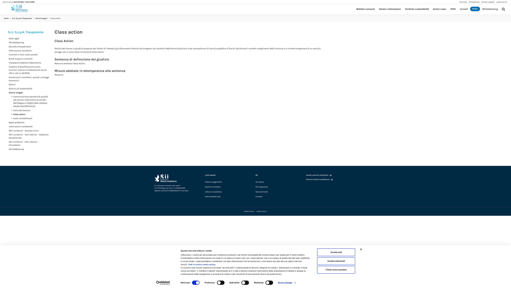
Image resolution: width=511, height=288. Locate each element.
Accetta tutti (336, 252)
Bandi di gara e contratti (21, 58)
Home (6, 18)
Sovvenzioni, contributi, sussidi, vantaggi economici (29, 79)
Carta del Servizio (21, 110)
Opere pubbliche (16, 122)
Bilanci (12, 84)
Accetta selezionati (336, 261)
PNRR (453, 9)
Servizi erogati (41, 18)
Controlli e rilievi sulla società (23, 54)
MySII (475, 9)
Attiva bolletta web (213, 196)
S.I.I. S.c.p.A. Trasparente (22, 18)
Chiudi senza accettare (336, 270)
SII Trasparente (262, 187)
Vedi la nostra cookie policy (201, 264)
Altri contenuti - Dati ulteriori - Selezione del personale (28, 136)
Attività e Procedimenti (20, 46)
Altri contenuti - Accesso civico (24, 130)
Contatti (464, 9)
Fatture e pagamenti (213, 182)
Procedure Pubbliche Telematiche (25, 62)
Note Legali (14, 38)
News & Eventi (262, 192)
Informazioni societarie (20, 50)
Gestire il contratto (213, 187)
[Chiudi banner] (361, 249)
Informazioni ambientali (21, 126)
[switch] (220, 283)
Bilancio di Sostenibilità (20, 88)
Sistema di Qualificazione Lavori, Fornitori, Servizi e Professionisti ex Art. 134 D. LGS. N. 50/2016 (28, 69)
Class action (19, 114)
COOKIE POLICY (262, 211)
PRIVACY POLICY (249, 211)
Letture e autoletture (213, 192)
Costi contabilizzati (22, 118)
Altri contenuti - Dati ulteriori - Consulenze (24, 143)
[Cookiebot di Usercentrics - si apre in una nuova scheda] (163, 283)
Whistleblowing (490, 9)
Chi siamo (260, 182)
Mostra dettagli (285, 283)
